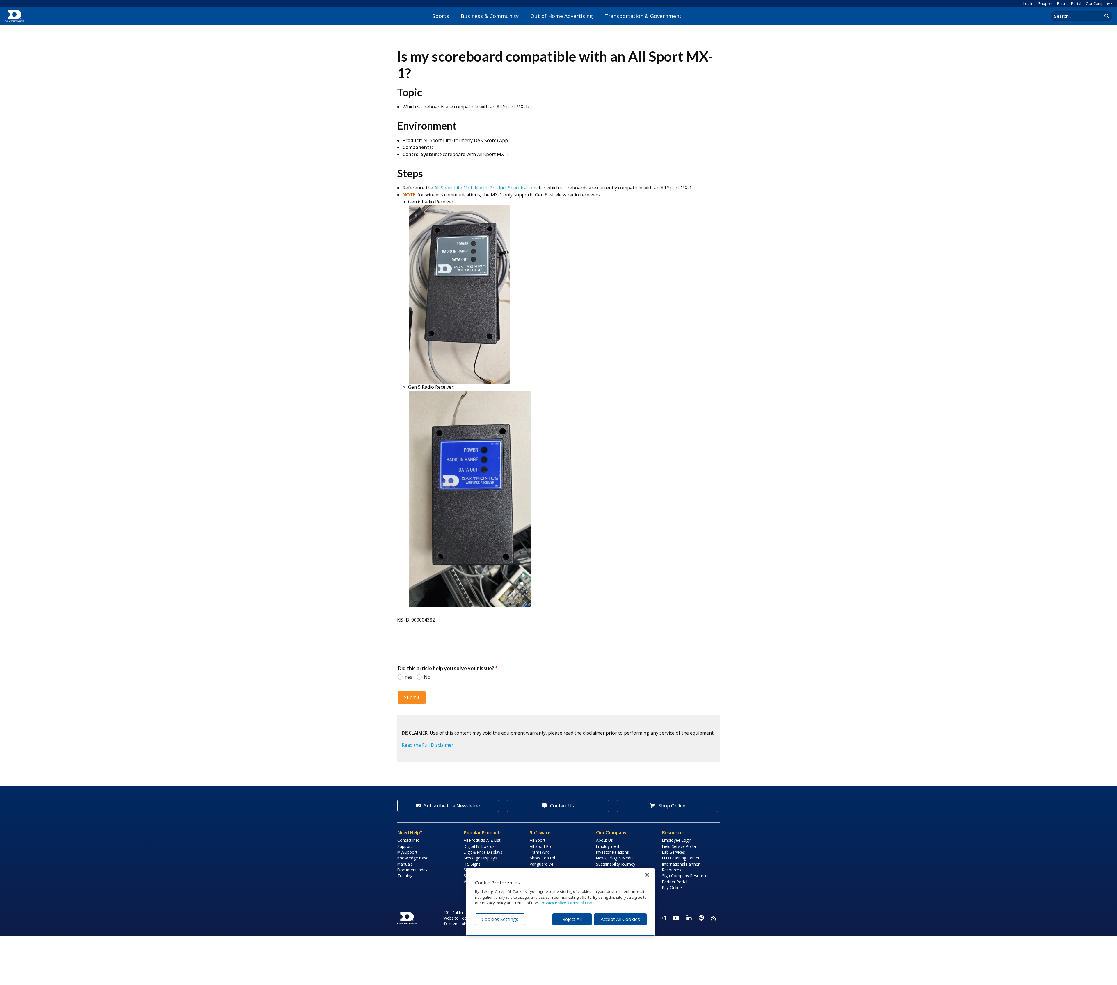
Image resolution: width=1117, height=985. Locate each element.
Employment (607, 846)
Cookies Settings (500, 919)
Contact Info (408, 840)
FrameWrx (539, 852)
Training (404, 875)
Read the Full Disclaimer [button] (427, 745)
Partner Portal (1069, 3)
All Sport (537, 840)
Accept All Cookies (620, 919)
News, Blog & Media (615, 858)
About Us (604, 840)
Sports (440, 15)
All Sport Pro (541, 846)
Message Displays (480, 858)
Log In (1028, 3)
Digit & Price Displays (483, 852)
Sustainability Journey (615, 864)
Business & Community (490, 15)
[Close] (647, 874)
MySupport (407, 852)
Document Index (412, 870)
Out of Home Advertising (561, 15)
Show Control (542, 858)
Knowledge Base (412, 858)
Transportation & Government (643, 15)
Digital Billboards (479, 846)
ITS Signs (472, 864)
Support (1045, 3)
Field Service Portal (679, 846)
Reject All (572, 919)
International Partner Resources (681, 867)
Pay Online (672, 887)
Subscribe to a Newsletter (452, 806)
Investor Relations (612, 852)
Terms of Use (580, 902)
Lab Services (673, 852)
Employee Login (677, 840)
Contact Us (561, 806)
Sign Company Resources (685, 875)
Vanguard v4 (541, 864)
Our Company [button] (1098, 3)
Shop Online (671, 806)
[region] (560, 902)
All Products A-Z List (482, 840)
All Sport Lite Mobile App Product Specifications (486, 188)
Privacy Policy (553, 902)
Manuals (405, 864)
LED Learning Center (681, 858)
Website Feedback (460, 918)
